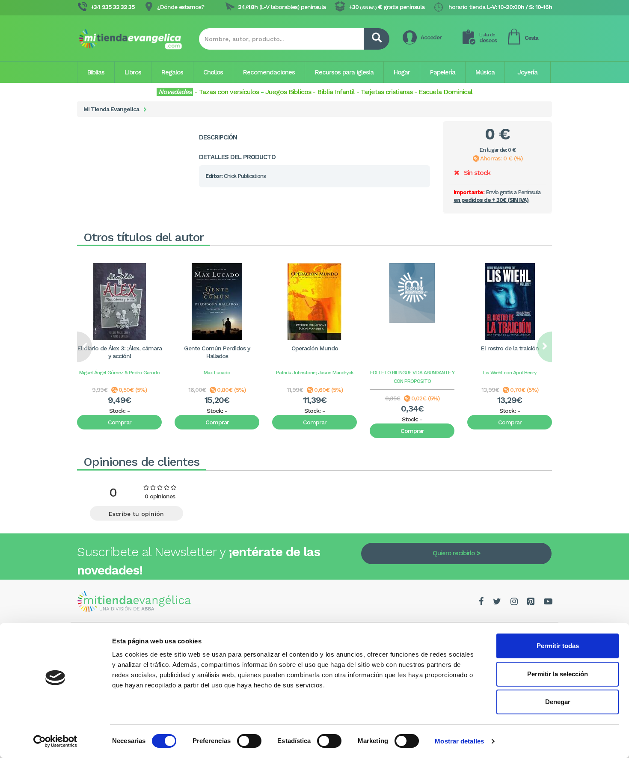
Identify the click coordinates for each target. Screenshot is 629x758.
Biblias (95, 72)
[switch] (249, 741)
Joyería (527, 72)
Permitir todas (558, 645)
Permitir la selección (557, 674)
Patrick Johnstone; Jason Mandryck (314, 373)
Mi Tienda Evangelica (111, 109)
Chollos (213, 72)
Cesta (531, 38)
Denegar (557, 701)
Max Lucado (217, 373)
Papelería (442, 72)
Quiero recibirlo (454, 553)
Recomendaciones (269, 72)
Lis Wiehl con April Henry (509, 373)
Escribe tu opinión (136, 513)
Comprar (119, 422)
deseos (488, 38)
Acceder (431, 37)
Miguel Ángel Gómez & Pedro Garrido (119, 373)
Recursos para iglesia (344, 72)
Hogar (402, 72)
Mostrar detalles (459, 741)
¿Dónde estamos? (180, 6)
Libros (133, 72)
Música (485, 72)
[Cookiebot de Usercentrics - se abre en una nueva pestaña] (55, 741)
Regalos (172, 72)
